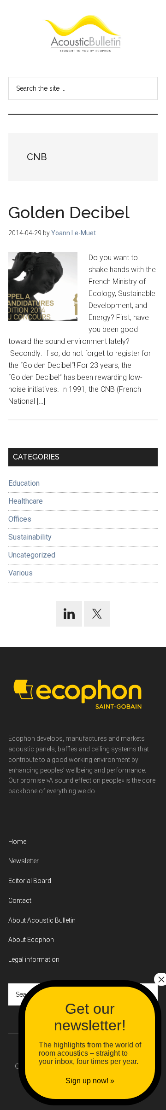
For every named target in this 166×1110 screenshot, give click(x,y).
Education (24, 483)
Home (17, 841)
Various (20, 573)
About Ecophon (31, 939)
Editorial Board (29, 880)
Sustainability (30, 537)
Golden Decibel (69, 212)
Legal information (33, 959)
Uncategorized (31, 555)
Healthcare (25, 501)
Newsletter (23, 861)
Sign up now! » (89, 1081)
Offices (19, 519)
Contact (19, 900)
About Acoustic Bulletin (42, 920)
